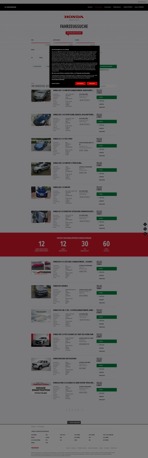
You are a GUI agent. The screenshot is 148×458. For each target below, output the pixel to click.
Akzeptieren (92, 83)
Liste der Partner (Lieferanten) (58, 79)
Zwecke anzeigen (56, 83)
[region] (74, 67)
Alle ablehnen (80, 83)
